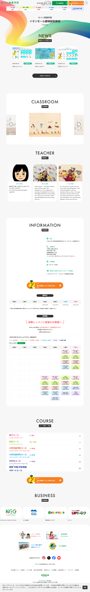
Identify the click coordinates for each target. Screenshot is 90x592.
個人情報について (15, 570)
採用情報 (77, 570)
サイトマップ (70, 570)
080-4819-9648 (51, 254)
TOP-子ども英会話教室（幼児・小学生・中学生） (45, 564)
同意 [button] (85, 587)
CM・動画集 (53, 570)
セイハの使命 (29, 570)
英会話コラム (47, 570)
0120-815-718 (51, 250)
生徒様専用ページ (62, 570)
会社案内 (23, 570)
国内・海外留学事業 (38, 570)
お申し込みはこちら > (45, 332)
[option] (45, 125)
